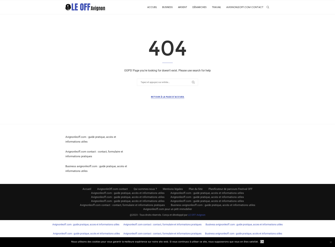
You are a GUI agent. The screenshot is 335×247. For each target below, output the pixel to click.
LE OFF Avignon (196, 214)
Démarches (199, 7)
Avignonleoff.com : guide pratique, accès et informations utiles (128, 193)
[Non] (330, 242)
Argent (182, 7)
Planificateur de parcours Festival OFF (230, 189)
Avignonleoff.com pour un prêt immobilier (167, 209)
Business (167, 7)
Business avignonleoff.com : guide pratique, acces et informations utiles (244, 224)
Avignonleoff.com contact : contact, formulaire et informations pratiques (122, 205)
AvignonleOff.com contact (244, 7)
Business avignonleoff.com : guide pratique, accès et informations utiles (213, 205)
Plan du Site (196, 189)
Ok (262, 241)
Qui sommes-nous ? (145, 189)
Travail (216, 7)
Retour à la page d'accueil (167, 96)
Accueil (152, 7)
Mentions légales (173, 189)
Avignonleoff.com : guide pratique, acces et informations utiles (85, 224)
